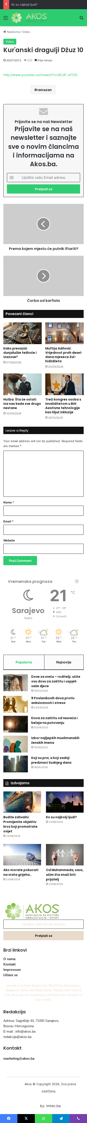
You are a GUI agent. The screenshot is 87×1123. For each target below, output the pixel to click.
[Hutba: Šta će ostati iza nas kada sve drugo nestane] (22, 384)
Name (8, 502)
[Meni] (5, 19)
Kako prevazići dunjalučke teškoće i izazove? (20, 352)
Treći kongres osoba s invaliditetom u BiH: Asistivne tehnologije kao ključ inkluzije (63, 405)
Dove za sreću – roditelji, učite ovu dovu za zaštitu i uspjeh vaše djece (55, 681)
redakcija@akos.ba (17, 1037)
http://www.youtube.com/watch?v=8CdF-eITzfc (40, 75)
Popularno (24, 662)
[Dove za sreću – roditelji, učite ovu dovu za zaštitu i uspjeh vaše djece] (15, 682)
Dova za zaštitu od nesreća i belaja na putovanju (54, 720)
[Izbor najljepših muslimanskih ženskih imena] (15, 744)
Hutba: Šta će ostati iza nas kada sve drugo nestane (22, 403)
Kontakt (9, 964)
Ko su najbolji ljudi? (24, 4)
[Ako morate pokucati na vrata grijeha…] (22, 854)
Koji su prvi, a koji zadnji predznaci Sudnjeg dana (51, 760)
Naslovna (13, 32)
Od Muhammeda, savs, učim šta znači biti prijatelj (64, 875)
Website (9, 540)
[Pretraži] (81, 19)
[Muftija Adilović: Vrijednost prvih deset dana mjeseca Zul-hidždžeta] (64, 333)
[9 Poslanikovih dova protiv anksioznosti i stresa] (15, 704)
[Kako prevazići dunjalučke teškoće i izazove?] (22, 333)
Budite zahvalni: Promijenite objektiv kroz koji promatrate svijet (20, 824)
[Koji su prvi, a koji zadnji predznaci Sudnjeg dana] (15, 764)
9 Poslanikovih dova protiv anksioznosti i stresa (53, 700)
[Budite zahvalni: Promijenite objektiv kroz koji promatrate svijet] (22, 802)
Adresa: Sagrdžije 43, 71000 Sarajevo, (31, 1021)
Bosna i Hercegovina (18, 1026)
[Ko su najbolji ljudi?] (65, 802)
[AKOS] (29, 17)
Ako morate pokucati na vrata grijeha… (20, 872)
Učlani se (10, 975)
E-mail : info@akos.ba (19, 1031)
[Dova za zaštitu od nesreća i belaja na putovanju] (15, 724)
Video (26, 32)
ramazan (44, 89)
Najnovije (63, 662)
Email (8, 521)
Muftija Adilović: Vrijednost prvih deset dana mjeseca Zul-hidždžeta (63, 354)
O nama (9, 959)
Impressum (12, 970)
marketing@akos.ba (18, 1058)
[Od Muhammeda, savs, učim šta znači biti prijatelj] (65, 854)
